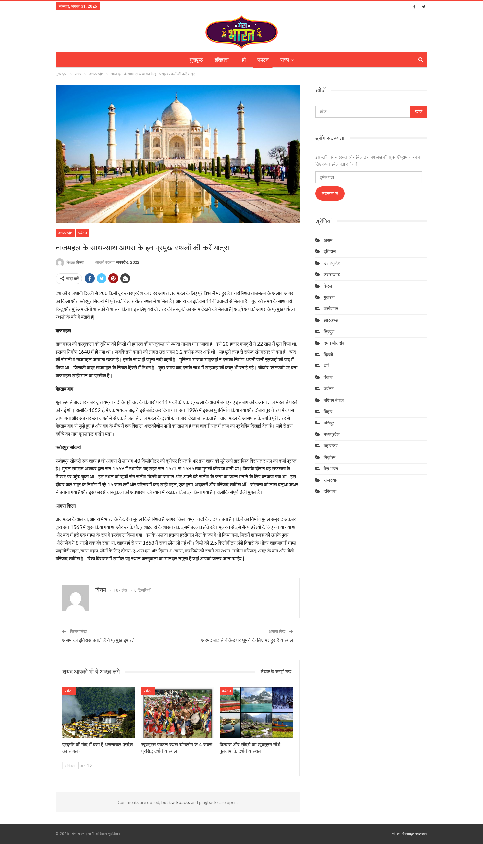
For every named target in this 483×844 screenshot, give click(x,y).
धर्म (243, 60)
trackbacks (179, 802)
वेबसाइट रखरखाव (414, 834)
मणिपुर (329, 422)
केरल (328, 286)
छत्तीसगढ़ (331, 308)
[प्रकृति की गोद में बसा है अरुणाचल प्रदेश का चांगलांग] (98, 712)
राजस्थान (331, 480)
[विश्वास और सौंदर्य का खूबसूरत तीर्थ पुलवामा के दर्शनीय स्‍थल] (256, 712)
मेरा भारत (331, 468)
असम (328, 240)
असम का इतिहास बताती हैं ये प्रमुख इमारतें (98, 640)
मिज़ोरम (329, 457)
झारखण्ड (331, 320)
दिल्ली (328, 354)
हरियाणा (330, 491)
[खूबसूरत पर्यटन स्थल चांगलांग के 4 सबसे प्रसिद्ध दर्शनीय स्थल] (177, 712)
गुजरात (329, 297)
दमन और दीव (334, 343)
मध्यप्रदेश (332, 434)
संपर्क (396, 834)
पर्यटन (263, 60)
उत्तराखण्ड (332, 274)
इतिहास (222, 60)
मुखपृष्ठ (196, 60)
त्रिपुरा (329, 331)
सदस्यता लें (330, 193)
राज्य (284, 60)
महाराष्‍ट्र (331, 445)
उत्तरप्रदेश (65, 233)
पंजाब (328, 377)
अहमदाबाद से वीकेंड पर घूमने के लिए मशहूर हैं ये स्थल (247, 640)
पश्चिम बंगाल (334, 400)
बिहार (328, 411)
